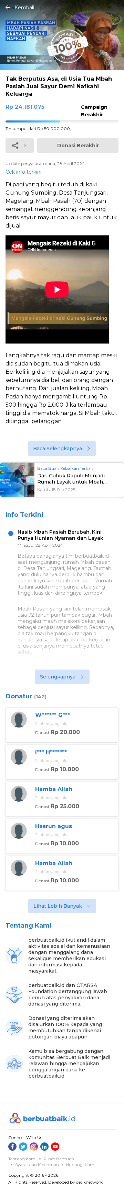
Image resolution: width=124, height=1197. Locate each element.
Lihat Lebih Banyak (57, 906)
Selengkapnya (57, 677)
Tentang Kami (22, 1158)
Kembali (24, 7)
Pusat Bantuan (58, 1158)
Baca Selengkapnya (57, 448)
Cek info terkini (23, 172)
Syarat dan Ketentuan (37, 1164)
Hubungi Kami (80, 1164)
